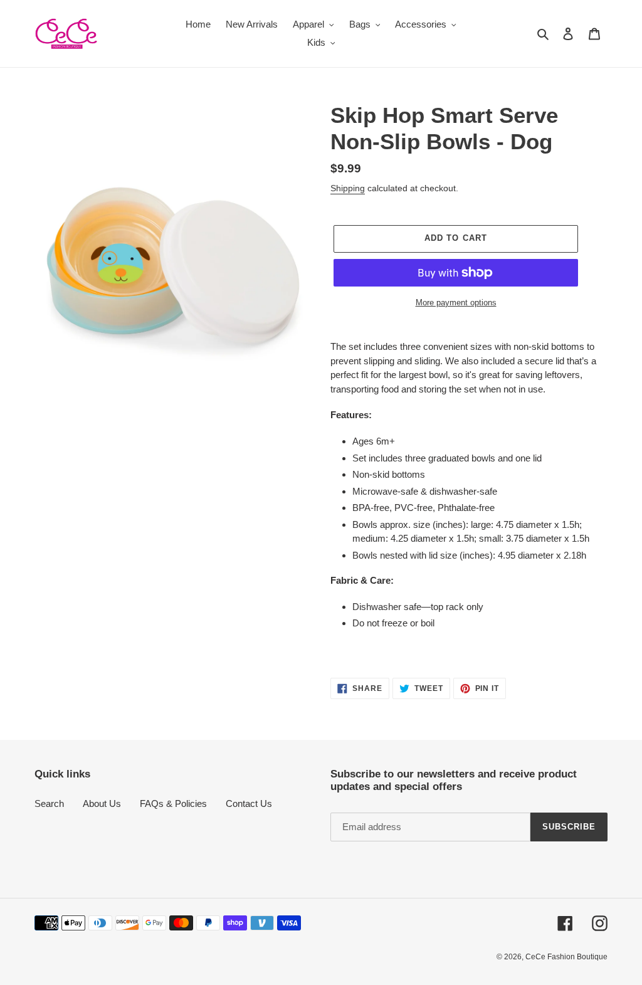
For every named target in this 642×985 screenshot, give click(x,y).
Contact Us (249, 803)
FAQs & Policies (173, 803)
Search (49, 803)
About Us (102, 803)
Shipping (347, 188)
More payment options (456, 302)
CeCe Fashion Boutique (566, 956)
